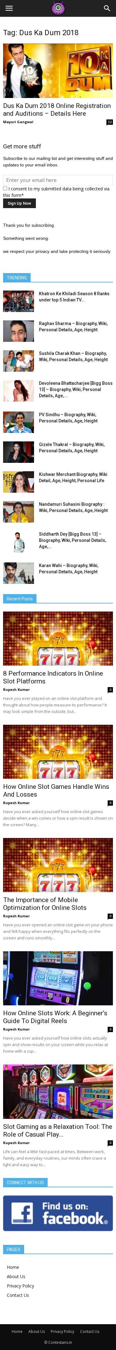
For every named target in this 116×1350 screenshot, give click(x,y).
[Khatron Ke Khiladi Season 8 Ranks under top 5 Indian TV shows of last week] (18, 301)
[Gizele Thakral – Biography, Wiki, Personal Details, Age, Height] (18, 452)
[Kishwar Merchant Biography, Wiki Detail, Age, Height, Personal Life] (18, 482)
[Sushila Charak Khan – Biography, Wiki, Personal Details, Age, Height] (18, 361)
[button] (107, 8)
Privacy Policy (20, 1286)
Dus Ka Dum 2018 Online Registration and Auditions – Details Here (57, 109)
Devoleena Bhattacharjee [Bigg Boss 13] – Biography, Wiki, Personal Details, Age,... (76, 389)
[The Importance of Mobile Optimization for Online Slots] (58, 865)
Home (13, 1267)
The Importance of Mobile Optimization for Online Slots (45, 903)
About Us (16, 1276)
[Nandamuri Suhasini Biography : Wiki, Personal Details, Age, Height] (18, 512)
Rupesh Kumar (16, 689)
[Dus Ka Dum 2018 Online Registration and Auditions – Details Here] (58, 71)
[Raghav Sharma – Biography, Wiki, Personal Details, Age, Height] (18, 331)
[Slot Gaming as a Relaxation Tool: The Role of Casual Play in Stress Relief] (58, 1091)
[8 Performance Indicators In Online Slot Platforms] (58, 639)
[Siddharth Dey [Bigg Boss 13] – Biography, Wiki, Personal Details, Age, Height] (18, 541)
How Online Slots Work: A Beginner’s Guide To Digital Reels (55, 1017)
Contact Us (18, 1295)
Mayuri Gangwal (18, 121)
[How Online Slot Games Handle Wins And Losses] (58, 752)
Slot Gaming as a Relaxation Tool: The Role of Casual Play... (57, 1130)
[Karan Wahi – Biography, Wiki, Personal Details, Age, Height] (18, 573)
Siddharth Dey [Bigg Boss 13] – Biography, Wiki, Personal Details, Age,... (72, 540)
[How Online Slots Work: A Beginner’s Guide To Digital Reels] (58, 978)
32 (110, 122)
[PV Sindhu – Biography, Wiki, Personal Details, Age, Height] (18, 422)
